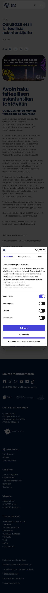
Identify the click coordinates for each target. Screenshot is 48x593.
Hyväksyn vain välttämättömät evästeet (24, 341)
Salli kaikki (24, 328)
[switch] (42, 303)
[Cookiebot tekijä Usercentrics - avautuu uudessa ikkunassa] (35, 250)
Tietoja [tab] (39, 256)
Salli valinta (24, 335)
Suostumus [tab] (8, 256)
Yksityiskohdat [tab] (24, 256)
